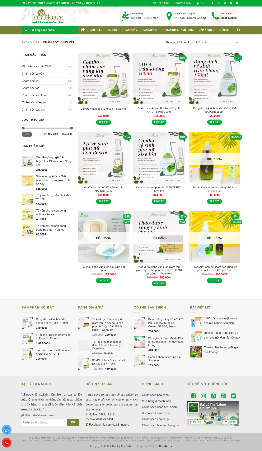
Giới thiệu (96, 30)
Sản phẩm (131, 30)
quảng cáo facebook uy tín (124, 438)
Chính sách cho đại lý (155, 419)
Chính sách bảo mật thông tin (160, 425)
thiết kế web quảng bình (217, 438)
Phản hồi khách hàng (179, 30)
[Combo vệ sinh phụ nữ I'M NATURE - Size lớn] (159, 158)
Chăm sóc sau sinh (34, 109)
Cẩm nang (205, 30)
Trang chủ (30, 42)
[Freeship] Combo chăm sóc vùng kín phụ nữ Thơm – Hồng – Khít (214, 268)
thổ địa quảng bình (140, 441)
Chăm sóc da (30, 80)
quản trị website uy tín (92, 438)
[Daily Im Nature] (55, 16)
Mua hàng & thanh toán (156, 401)
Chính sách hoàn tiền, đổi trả (160, 407)
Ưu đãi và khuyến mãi (156, 413)
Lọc (27, 134)
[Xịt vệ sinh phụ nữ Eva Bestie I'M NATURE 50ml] (103, 158)
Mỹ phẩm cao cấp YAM (36, 66)
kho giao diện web (40, 438)
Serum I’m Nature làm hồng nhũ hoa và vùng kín (214, 189)
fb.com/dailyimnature (116, 424)
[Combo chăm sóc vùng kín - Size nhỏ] (103, 78)
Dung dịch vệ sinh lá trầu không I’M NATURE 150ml (214, 110)
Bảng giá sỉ (150, 30)
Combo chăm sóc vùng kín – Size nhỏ (104, 108)
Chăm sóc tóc (30, 88)
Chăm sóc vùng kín (34, 102)
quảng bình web (163, 441)
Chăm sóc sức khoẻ (34, 95)
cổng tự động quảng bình (189, 441)
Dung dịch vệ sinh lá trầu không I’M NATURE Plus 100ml (159, 110)
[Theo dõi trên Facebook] (213, 3)
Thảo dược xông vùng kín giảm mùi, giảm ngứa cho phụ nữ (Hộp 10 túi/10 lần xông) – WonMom (159, 270)
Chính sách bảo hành (155, 394)
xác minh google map (155, 438)
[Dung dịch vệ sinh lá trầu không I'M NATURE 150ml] (215, 78)
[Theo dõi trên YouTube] (237, 3)
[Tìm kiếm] (238, 30)
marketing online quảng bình (110, 441)
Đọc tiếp (104, 122)
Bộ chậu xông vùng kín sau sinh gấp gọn (104, 268)
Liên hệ (224, 30)
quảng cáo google (64, 438)
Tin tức (112, 30)
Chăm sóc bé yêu (33, 73)
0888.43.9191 (229, 18)
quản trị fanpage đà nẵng (185, 438)
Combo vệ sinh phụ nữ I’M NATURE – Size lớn (159, 189)
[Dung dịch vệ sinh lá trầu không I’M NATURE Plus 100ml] (159, 78)
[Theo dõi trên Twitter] (225, 3)
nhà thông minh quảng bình (223, 441)
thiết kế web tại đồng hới (75, 441)
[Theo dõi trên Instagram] (219, 3)
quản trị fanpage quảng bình (40, 441)
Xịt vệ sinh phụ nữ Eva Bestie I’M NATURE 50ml (104, 189)
